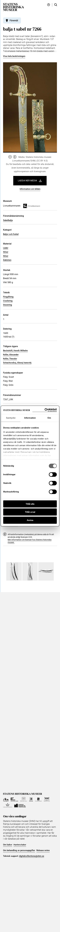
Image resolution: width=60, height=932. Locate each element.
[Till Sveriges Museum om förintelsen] (20, 805)
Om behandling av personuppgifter (19, 850)
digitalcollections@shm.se (31, 856)
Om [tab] (49, 418)
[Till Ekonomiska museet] (14, 799)
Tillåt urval (30, 512)
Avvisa (30, 520)
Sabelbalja (8, 220)
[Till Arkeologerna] (6, 799)
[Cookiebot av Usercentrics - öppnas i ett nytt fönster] (44, 410)
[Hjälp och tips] (48, 4)
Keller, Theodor (10, 358)
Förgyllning (8, 297)
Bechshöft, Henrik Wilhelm (15, 350)
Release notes (43, 850)
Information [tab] (30, 418)
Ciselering (8, 301)
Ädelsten (7, 260)
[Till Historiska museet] (31, 799)
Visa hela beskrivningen (14, 56)
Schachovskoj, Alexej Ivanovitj (17, 362)
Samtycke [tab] (11, 418)
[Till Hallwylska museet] (23, 799)
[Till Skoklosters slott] (47, 799)
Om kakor (7, 844)
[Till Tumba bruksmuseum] (7, 805)
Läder (5, 248)
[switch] (53, 474)
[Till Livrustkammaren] (38, 799)
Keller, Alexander (11, 354)
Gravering (7, 305)
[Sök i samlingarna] (55, 4)
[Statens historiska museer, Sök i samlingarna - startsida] (13, 7)
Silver (5, 252)
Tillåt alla (30, 504)
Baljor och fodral (11, 234)
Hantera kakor (20, 845)
